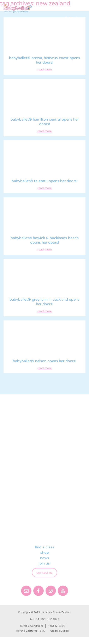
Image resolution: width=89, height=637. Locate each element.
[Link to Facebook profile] (65, 19)
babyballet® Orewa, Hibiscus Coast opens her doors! (44, 60)
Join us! (45, 563)
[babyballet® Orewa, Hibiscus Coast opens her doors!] (44, 35)
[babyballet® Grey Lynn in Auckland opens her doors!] (44, 277)
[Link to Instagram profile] (71, 19)
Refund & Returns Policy (30, 630)
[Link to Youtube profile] (77, 19)
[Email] (26, 591)
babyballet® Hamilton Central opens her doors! (45, 121)
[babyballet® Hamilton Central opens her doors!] (44, 97)
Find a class (44, 547)
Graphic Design (59, 630)
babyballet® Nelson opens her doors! (44, 361)
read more (44, 69)
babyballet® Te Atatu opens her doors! (44, 181)
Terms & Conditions (31, 625)
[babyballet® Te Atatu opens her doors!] (44, 159)
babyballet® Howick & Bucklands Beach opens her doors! (45, 240)
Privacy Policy (57, 625)
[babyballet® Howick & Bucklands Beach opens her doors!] (44, 215)
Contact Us (44, 573)
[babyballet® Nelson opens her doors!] (44, 339)
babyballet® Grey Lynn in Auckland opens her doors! (44, 301)
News (44, 558)
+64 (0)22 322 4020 (46, 619)
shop (44, 552)
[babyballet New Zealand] (18, 8)
